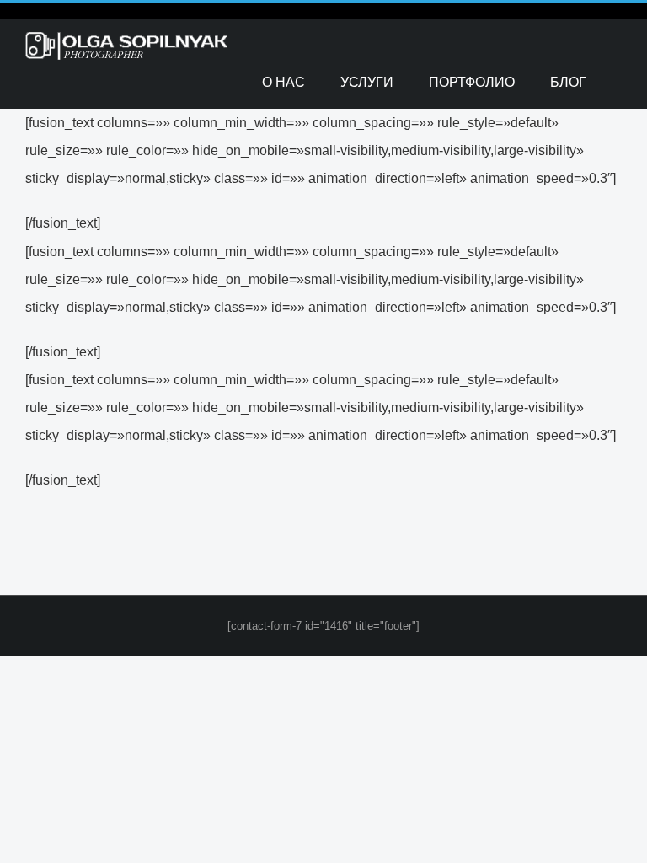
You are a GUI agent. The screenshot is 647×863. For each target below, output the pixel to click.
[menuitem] (283, 82)
